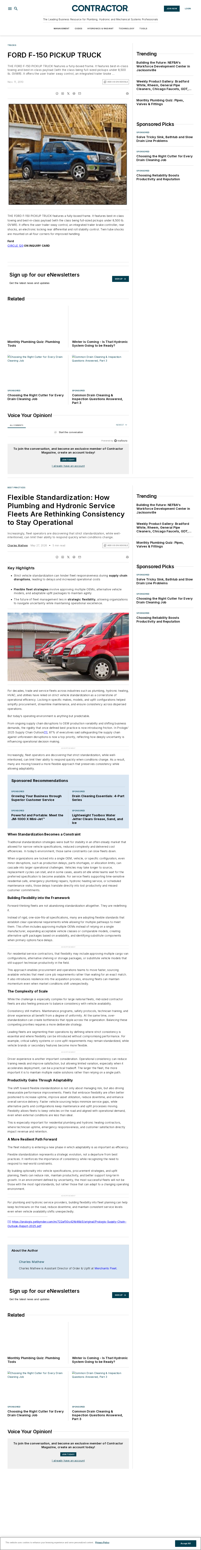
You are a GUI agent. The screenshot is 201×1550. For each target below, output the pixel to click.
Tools (143, 28)
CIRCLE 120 (15, 245)
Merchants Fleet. (106, 1249)
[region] (68, 433)
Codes (78, 28)
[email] (79, 93)
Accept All (186, 1543)
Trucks (12, 45)
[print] (127, 93)
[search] (16, 8)
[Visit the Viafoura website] (120, 440)
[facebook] (57, 93)
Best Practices (16, 487)
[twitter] (68, 93)
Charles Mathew (18, 545)
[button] (10, 8)
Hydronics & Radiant (100, 28)
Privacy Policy (102, 1542)
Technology (126, 28)
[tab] (17, 425)
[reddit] (74, 93)
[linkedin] (62, 93)
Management (62, 28)
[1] (45, 732)
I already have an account (68, 465)
